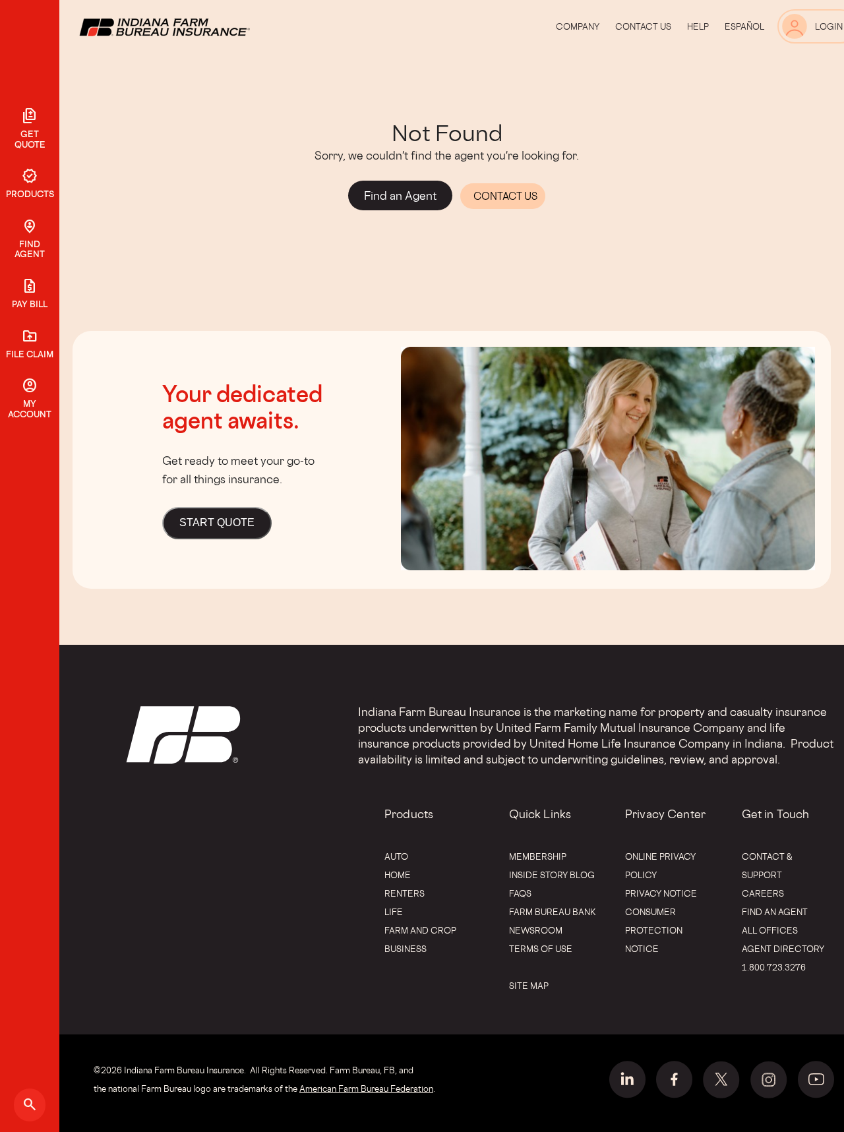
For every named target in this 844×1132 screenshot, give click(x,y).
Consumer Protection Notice (653, 930)
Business (405, 948)
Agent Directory (783, 948)
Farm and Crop (420, 930)
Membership (537, 856)
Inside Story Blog (552, 875)
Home (397, 875)
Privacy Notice (661, 893)
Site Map (529, 985)
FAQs (520, 893)
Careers (763, 893)
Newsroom (535, 930)
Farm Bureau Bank (552, 912)
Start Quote (217, 522)
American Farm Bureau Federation (366, 1088)
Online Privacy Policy (660, 865)
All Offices (770, 930)
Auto (396, 856)
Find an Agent (775, 912)
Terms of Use (540, 948)
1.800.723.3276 (774, 967)
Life (393, 912)
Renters (404, 893)
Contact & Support (767, 865)
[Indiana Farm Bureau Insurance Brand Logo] (189, 26)
